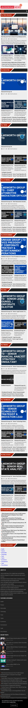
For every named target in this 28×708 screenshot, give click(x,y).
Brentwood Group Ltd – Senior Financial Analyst (13, 392)
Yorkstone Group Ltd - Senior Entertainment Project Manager (14, 284)
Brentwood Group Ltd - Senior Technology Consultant (14, 447)
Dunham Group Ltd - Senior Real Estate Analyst (7, 495)
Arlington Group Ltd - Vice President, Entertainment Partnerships (20, 275)
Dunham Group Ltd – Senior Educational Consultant (7, 110)
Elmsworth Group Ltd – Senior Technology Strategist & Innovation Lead (14, 421)
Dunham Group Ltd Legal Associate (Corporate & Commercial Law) (7, 330)
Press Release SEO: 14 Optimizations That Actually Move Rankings (7, 55)
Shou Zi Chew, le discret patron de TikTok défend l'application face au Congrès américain (16, 638)
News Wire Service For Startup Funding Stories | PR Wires (13, 523)
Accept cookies (14, 705)
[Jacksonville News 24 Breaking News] (11, 6)
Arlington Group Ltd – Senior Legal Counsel (12, 339)
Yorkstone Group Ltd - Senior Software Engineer (13, 450)
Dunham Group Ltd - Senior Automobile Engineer (7, 220)
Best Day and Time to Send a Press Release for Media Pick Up (14, 36)
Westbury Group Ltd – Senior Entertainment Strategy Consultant (14, 285)
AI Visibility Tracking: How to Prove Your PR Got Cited (20, 55)
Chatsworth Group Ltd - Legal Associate (11, 337)
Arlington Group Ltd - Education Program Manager (14, 117)
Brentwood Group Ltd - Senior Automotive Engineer (14, 227)
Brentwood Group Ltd (7, 282)
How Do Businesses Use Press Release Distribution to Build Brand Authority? (13, 537)
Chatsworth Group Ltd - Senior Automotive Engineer (20, 220)
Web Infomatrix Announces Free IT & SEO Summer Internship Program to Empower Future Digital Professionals (13, 515)
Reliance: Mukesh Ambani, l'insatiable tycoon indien (16, 647)
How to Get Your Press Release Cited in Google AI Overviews (14, 64)
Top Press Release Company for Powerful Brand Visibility (12, 540)
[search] (26, 11)
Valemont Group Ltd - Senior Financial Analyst (13, 395)
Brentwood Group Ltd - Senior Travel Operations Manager (14, 174)
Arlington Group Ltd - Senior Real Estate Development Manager (14, 504)
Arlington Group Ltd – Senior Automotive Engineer (14, 229)
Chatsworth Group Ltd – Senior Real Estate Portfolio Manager (20, 495)
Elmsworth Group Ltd (6, 91)
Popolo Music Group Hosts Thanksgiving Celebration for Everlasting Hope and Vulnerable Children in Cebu (12, 519)
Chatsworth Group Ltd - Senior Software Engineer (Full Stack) (20, 440)
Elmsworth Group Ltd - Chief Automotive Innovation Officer (14, 201)
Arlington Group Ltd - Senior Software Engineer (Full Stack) (14, 449)
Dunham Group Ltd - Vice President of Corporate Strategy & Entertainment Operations (14, 256)
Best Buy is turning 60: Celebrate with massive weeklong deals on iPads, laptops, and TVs (16, 660)
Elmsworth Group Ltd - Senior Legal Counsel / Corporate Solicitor (14, 311)
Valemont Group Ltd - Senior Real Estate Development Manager (14, 505)
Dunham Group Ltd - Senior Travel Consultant (7, 165)
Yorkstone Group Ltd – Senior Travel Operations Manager (14, 176)
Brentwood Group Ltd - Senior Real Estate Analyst (13, 502)
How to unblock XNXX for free (13, 664)
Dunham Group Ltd (5, 385)
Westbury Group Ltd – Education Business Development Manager (14, 121)
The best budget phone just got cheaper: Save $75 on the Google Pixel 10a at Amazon (16, 655)
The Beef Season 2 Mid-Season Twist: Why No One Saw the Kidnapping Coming (13, 531)
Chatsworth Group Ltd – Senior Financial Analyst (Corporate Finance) (20, 385)
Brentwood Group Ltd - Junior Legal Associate (20, 330)
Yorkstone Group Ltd (7, 340)
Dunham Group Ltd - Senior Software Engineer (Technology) (7, 440)
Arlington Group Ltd (6, 172)
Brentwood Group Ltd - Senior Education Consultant (14, 119)
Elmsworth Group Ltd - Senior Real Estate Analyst (13, 476)
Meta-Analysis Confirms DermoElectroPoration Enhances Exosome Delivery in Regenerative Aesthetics (12, 527)
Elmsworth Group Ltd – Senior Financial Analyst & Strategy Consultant (14, 366)
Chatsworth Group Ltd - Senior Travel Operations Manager (20, 165)
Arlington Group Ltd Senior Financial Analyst (12, 394)
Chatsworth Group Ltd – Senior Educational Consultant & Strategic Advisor (20, 110)
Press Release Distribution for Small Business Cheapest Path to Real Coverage (14, 66)
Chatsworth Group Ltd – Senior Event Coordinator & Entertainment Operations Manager (7, 275)
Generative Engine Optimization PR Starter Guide (13, 62)
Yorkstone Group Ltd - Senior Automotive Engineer (14, 231)
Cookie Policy (13, 702)
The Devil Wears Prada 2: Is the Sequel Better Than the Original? (13, 534)
